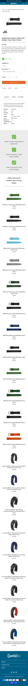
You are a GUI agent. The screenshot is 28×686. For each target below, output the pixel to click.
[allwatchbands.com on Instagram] (14, 672)
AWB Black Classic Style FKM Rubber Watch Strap (14, 314)
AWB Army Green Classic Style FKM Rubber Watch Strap (14, 292)
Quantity (4, 77)
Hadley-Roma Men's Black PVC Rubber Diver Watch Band (13, 39)
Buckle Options (5, 69)
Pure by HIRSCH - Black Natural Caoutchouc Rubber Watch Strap (14, 533)
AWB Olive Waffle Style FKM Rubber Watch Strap (14, 379)
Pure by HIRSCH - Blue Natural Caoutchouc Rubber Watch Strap (14, 555)
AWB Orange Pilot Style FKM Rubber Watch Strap (14, 445)
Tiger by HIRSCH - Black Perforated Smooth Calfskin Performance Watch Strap (14, 599)
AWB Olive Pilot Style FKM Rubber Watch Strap (14, 401)
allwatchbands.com (11, 676)
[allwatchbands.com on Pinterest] (16, 672)
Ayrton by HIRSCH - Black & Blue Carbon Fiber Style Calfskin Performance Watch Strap (14, 642)
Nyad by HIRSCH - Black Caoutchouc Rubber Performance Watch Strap (14, 466)
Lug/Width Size (5, 63)
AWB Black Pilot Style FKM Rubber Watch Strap (14, 423)
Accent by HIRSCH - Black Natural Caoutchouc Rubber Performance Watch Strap (14, 511)
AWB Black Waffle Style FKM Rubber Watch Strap (14, 357)
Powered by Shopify (20, 676)
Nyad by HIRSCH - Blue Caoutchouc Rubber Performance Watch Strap (14, 488)
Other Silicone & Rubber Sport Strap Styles (14, 180)
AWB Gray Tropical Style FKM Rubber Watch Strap (14, 270)
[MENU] (0, 3)
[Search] (23, 3)
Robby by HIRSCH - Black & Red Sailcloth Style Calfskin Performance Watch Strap (14, 620)
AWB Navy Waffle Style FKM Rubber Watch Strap (14, 336)
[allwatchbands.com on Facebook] (12, 672)
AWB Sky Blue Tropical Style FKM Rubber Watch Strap (14, 249)
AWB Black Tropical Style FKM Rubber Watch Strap (14, 227)
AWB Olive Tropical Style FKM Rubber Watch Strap (14, 205)
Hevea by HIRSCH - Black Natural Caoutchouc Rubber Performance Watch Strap (14, 577)
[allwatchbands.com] (14, 3)
